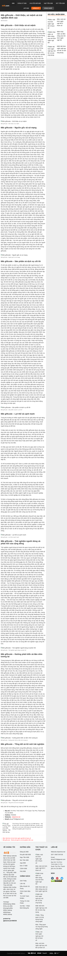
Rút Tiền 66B (60, 3)
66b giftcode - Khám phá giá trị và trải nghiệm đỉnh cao (18, 840)
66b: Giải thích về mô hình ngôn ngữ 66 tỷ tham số (17, 838)
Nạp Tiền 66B (48, 3)
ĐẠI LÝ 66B (23, 866)
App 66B (26, 8)
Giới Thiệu (23, 881)
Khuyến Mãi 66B (35, 3)
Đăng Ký (36, 8)
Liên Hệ (22, 883)
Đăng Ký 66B (22, 3)
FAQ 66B (23, 871)
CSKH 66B (23, 868)
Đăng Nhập (48, 8)
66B (13, 3)
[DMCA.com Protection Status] (56, 881)
